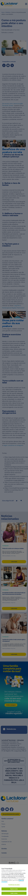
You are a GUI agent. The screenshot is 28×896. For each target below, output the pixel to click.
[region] (14, 880)
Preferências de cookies (14, 884)
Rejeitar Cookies (14, 889)
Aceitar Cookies (14, 893)
